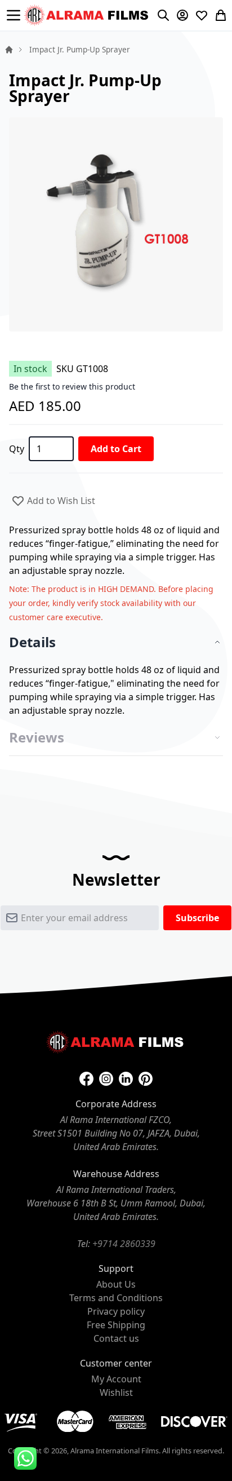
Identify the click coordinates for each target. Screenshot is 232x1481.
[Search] (163, 15)
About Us (116, 1284)
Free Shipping (116, 1325)
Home (9, 49)
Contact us (116, 1338)
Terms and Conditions (116, 1298)
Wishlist (116, 1392)
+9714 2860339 (123, 1243)
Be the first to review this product (72, 386)
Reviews (36, 737)
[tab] (116, 642)
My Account (116, 1379)
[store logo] (87, 15)
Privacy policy (116, 1311)
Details (32, 642)
